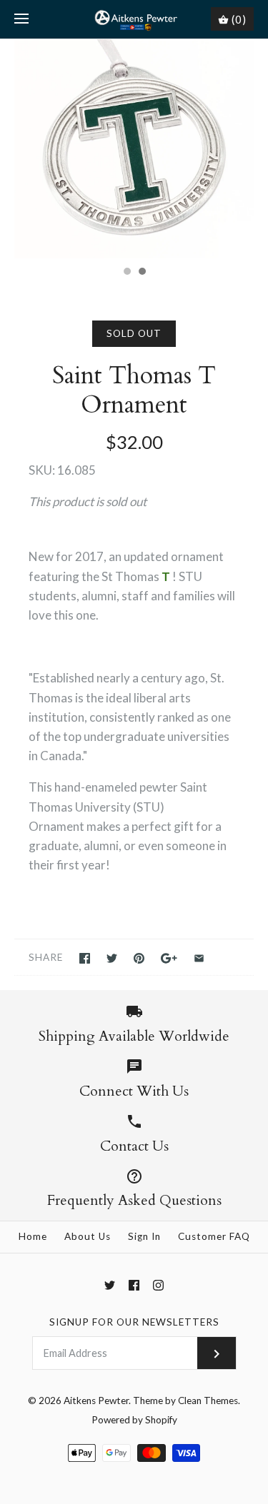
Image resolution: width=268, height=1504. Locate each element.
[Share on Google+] (169, 958)
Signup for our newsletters (134, 1322)
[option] (134, 148)
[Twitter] (109, 1285)
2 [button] (141, 273)
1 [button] (126, 273)
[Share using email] (199, 958)
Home (33, 1236)
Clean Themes (208, 1400)
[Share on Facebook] (84, 958)
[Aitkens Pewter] (134, 19)
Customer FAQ (214, 1236)
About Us (87, 1236)
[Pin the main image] (139, 958)
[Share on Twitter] (111, 958)
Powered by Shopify (134, 1419)
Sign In (144, 1236)
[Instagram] (158, 1285)
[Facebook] (134, 1285)
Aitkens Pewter (96, 1400)
